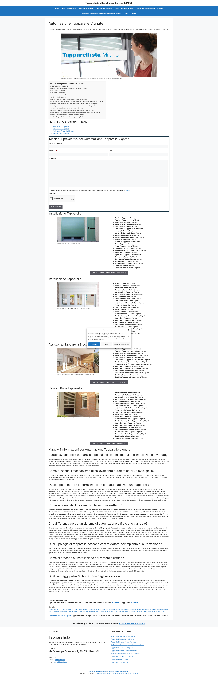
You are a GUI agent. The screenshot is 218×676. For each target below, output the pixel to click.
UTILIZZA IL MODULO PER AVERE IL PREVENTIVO (109, 273)
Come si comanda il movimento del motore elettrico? (67, 108)
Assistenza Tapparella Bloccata (60, 95)
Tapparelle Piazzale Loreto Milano (122, 639)
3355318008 (60, 660)
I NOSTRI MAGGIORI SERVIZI (59, 86)
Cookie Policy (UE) (113, 671)
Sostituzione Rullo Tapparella (124, 8)
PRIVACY (127, 190)
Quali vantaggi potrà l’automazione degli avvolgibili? (66, 117)
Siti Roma (135, 673)
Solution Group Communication (122, 673)
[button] (129, 330)
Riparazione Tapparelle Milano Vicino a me (150, 8)
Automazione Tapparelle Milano (154, 611)
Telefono (53, 151)
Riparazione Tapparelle (86, 8)
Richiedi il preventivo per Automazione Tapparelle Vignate (68, 88)
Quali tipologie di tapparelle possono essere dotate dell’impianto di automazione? (75, 112)
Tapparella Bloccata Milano (110, 609)
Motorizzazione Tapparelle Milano (106, 611)
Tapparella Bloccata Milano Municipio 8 (124, 642)
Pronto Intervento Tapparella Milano (61, 609)
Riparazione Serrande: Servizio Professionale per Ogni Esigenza (101, 13)
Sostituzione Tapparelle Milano (130, 609)
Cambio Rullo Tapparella (58, 97)
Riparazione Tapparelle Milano (84, 611)
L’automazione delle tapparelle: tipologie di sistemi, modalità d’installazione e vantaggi (77, 101)
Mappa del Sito (124, 671)
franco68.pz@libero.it (61, 662)
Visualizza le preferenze (121, 344)
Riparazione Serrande (69, 8)
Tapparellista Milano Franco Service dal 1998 (109, 3)
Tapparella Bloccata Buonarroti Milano (124, 651)
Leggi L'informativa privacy (97, 671)
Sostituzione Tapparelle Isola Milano (123, 636)
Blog (126, 13)
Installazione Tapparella (57, 92)
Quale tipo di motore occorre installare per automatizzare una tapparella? (73, 106)
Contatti (133, 13)
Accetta (94, 344)
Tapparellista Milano (80, 609)
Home (57, 8)
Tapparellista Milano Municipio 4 (122, 648)
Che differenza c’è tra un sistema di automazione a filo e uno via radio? (72, 110)
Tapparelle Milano (94, 609)
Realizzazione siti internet (103, 673)
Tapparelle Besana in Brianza (121, 659)
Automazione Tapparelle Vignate (60, 616)
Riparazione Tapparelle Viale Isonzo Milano (125, 653)
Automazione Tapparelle (104, 8)
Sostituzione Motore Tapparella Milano (155, 609)
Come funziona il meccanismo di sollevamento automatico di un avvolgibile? (74, 103)
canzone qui (116, 603)
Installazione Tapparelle (57, 90)
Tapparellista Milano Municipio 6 (122, 656)
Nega (106, 344)
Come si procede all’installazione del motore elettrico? (67, 114)
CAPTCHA (52, 193)
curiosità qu (134, 603)
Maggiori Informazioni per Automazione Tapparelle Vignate (68, 99)
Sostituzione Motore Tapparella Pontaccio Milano (127, 645)
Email (111, 151)
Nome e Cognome (56, 143)
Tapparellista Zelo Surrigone (120, 662)
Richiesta (53, 158)
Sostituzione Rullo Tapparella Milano (61, 611)
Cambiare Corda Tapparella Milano (131, 611)
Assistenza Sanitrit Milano (132, 623)
